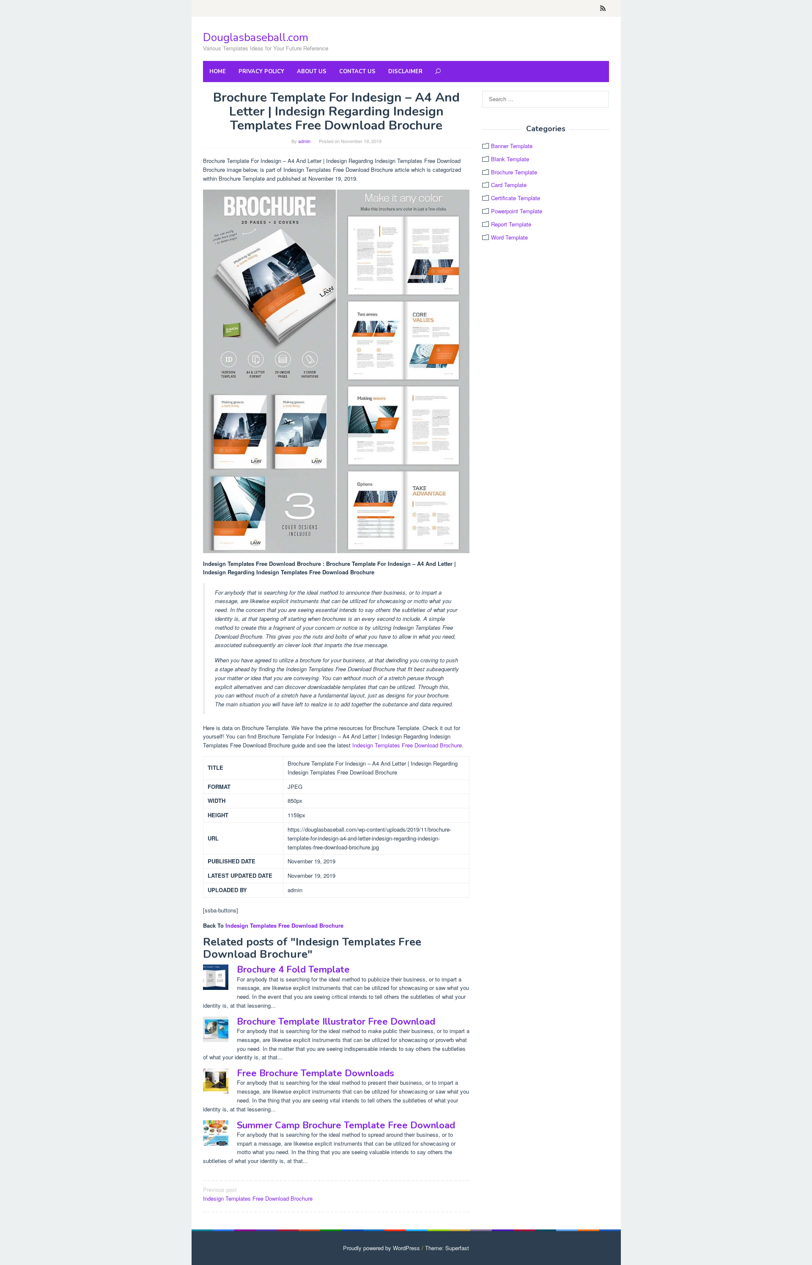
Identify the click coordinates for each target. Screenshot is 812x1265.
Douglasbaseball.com (255, 37)
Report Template (511, 224)
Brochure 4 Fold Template (293, 969)
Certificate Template (515, 198)
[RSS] (603, 8)
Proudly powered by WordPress (381, 1248)
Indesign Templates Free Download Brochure (407, 745)
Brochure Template (514, 172)
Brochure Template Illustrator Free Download (336, 1021)
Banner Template (511, 146)
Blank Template (510, 159)
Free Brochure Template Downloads (315, 1073)
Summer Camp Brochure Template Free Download (346, 1125)
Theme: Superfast (447, 1248)
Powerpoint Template (516, 211)
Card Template (509, 185)
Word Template (509, 237)
